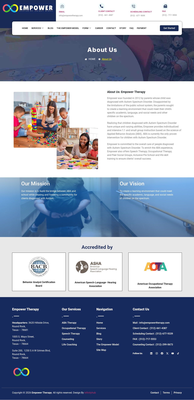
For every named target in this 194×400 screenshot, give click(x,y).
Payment (142, 28)
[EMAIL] (62, 6)
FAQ (132, 28)
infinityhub (90, 392)
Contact (111, 28)
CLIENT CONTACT (106, 11)
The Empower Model (68, 28)
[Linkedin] (151, 353)
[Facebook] (162, 353)
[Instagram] (156, 353)
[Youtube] (172, 353)
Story (122, 28)
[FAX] (165, 6)
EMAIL (62, 12)
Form (85, 28)
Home (25, 28)
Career (99, 28)
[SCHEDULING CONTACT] (133, 6)
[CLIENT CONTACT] (101, 6)
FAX (164, 11)
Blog (50, 28)
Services (36, 28)
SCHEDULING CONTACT (141, 12)
